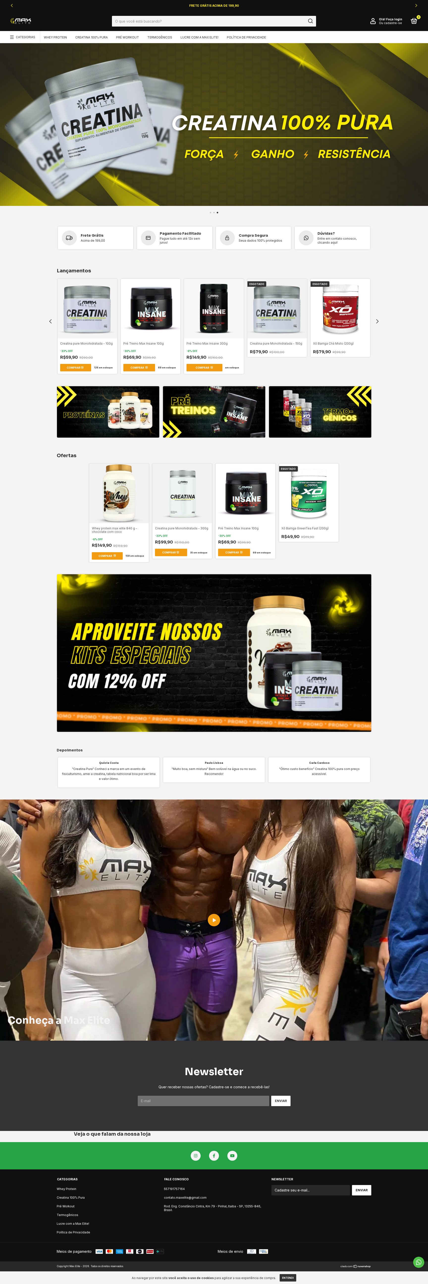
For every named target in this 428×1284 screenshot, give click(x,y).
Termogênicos (159, 37)
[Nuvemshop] (355, 1267)
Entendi (288, 1277)
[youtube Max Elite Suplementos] (232, 1156)
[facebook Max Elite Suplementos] (214, 1156)
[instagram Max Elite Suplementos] (196, 1156)
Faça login (394, 19)
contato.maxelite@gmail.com (185, 1197)
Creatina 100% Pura (91, 37)
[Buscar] (310, 21)
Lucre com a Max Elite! (199, 37)
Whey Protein (55, 37)
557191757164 (174, 1189)
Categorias (25, 37)
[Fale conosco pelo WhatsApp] (418, 1262)
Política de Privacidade (246, 37)
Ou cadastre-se (390, 23)
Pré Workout (127, 37)
